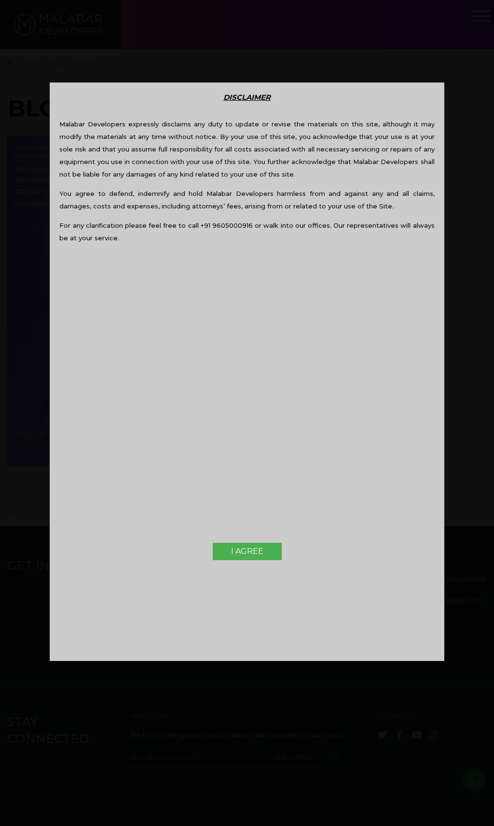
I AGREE (247, 551)
